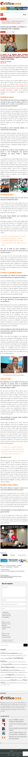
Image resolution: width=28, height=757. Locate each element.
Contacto (18, 755)
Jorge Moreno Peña (18, 667)
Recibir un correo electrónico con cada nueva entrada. (6, 635)
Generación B (24, 664)
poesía (8, 680)
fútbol (14, 664)
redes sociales (20, 680)
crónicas (2, 658)
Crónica (2, 567)
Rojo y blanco (7, 682)
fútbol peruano (18, 664)
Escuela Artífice (8, 664)
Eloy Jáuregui (23, 661)
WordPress (8, 753)
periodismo (16, 567)
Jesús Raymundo (9, 567)
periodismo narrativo (17, 677)
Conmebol (11, 655)
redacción (13, 680)
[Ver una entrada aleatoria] (25, 14)
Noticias (7, 21)
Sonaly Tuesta (13, 683)
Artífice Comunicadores (11, 565)
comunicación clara (4, 655)
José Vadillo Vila (24, 667)
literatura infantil (4, 672)
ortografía (10, 674)
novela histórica (3, 675)
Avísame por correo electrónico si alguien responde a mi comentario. (6, 614)
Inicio (9, 755)
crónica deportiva (24, 655)
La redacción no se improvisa (9, 670)
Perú (23, 677)
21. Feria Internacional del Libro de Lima (10, 88)
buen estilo (19, 565)
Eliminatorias (9, 661)
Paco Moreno (17, 675)
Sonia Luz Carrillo (19, 682)
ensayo (1, 664)
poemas (5, 680)
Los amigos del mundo (22, 672)
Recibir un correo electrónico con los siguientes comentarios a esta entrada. (6, 625)
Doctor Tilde (12, 658)
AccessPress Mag (18, 753)
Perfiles (13, 755)
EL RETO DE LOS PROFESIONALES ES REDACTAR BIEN (12, 571)
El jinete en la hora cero (16, 661)
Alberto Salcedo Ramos (21, 84)
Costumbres (15, 655)
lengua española (22, 670)
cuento (6, 658)
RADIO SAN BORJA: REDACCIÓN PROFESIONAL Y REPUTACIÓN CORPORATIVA (11, 577)
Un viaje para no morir (6, 684)
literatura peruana (12, 672)
